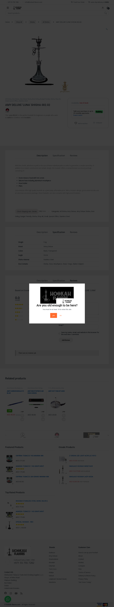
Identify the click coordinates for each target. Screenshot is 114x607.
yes (53, 315)
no (61, 315)
